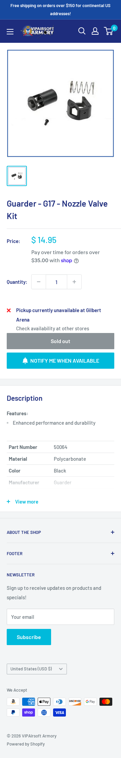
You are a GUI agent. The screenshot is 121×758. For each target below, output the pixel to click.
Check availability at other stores (52, 328)
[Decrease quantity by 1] (39, 282)
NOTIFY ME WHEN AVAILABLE (64, 360)
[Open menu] (10, 31)
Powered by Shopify (26, 744)
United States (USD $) (31, 668)
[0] (109, 31)
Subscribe (29, 637)
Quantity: (17, 282)
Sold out (60, 341)
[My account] (95, 31)
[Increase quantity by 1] (74, 282)
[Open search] (82, 31)
